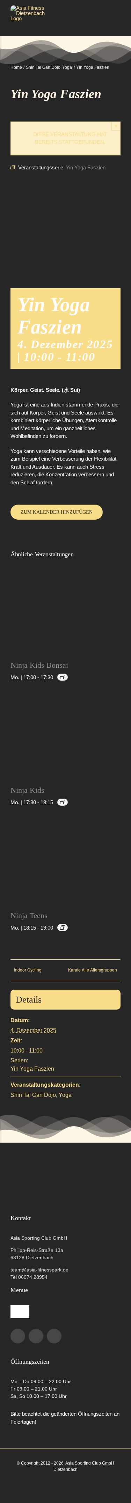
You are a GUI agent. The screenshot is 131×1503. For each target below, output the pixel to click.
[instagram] (36, 1336)
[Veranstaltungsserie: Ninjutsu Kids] (62, 677)
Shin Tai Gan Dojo (33, 1095)
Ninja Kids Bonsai (39, 665)
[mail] (54, 1336)
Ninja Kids (27, 790)
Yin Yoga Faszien (32, 1069)
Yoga (65, 1095)
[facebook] (17, 1336)
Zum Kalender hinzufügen (57, 512)
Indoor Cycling (28, 970)
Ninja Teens (29, 915)
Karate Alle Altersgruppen (92, 970)
